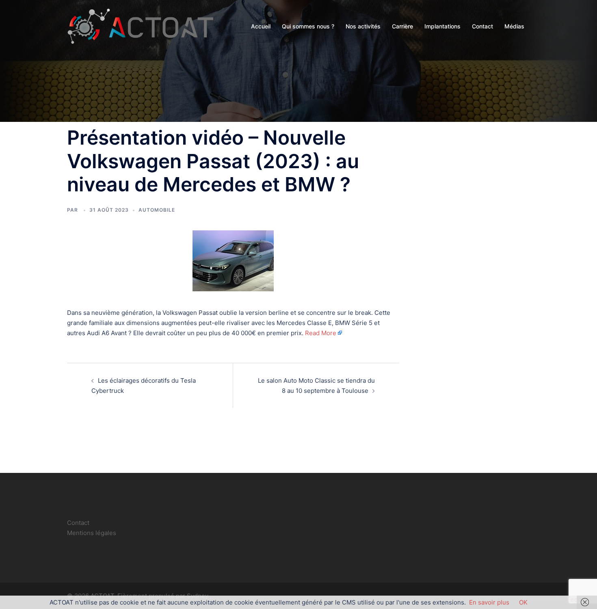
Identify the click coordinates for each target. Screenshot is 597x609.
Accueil (260, 26)
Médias (514, 26)
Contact (482, 26)
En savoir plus (489, 602)
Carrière (402, 26)
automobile (156, 210)
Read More (320, 333)
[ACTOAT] (140, 26)
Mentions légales (91, 533)
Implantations (442, 26)
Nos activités (363, 26)
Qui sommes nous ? (308, 26)
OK (523, 602)
